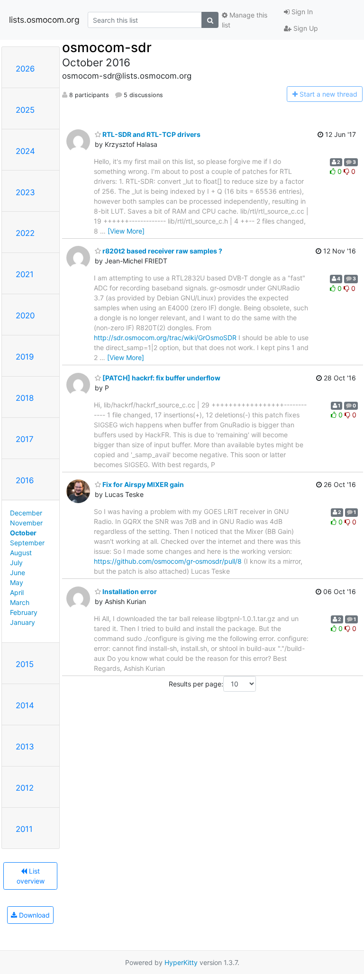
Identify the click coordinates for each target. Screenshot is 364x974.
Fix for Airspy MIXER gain (142, 484)
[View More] (126, 231)
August (21, 553)
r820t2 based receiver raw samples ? (161, 251)
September (27, 543)
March (19, 602)
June (17, 572)
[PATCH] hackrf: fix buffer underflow (160, 378)
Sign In (301, 12)
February (23, 612)
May (16, 582)
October (23, 533)
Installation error (129, 591)
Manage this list (244, 20)
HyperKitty (181, 962)
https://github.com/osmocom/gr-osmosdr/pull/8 (168, 561)
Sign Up (304, 28)
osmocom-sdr (107, 47)
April (17, 592)
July (16, 563)
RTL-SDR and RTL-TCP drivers (150, 134)
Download (33, 915)
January (22, 622)
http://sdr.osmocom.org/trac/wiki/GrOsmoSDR (165, 338)
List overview (31, 876)
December (26, 513)
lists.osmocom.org (44, 20)
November (26, 523)
